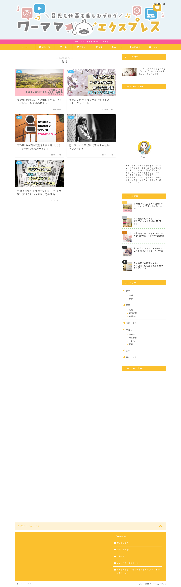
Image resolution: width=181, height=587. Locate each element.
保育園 (132, 334)
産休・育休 (46, 48)
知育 (131, 344)
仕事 (65, 47)
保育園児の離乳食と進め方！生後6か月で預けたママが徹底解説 (149, 234)
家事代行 (133, 313)
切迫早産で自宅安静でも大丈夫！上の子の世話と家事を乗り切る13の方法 (148, 265)
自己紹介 (136, 47)
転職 (131, 299)
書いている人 (123, 543)
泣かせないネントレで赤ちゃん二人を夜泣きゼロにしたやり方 (148, 249)
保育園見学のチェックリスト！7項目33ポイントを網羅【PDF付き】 (149, 221)
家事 (100, 47)
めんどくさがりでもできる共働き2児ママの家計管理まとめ (138, 571)
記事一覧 (121, 556)
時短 (131, 310)
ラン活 (132, 341)
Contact (156, 47)
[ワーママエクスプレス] (90, 38)
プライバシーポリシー (25, 584)
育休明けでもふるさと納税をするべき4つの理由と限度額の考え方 (149, 206)
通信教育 (133, 338)
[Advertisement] (144, 109)
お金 (128, 350)
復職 (131, 295)
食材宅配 (133, 316)
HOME (25, 47)
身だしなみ (118, 48)
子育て (82, 47)
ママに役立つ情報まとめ (128, 563)
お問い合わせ (123, 550)
